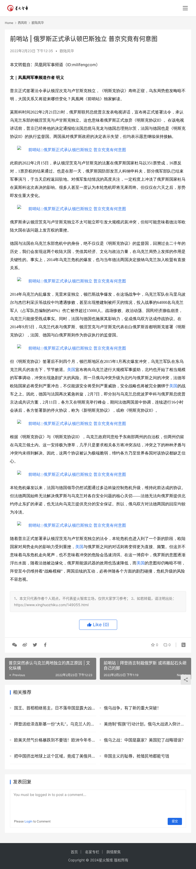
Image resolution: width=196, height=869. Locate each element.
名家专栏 (92, 852)
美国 (71, 369)
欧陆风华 (67, 51)
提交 (175, 821)
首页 (74, 852)
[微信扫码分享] (14, 644)
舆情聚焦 (113, 852)
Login (28, 821)
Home (9, 23)
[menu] (185, 8)
